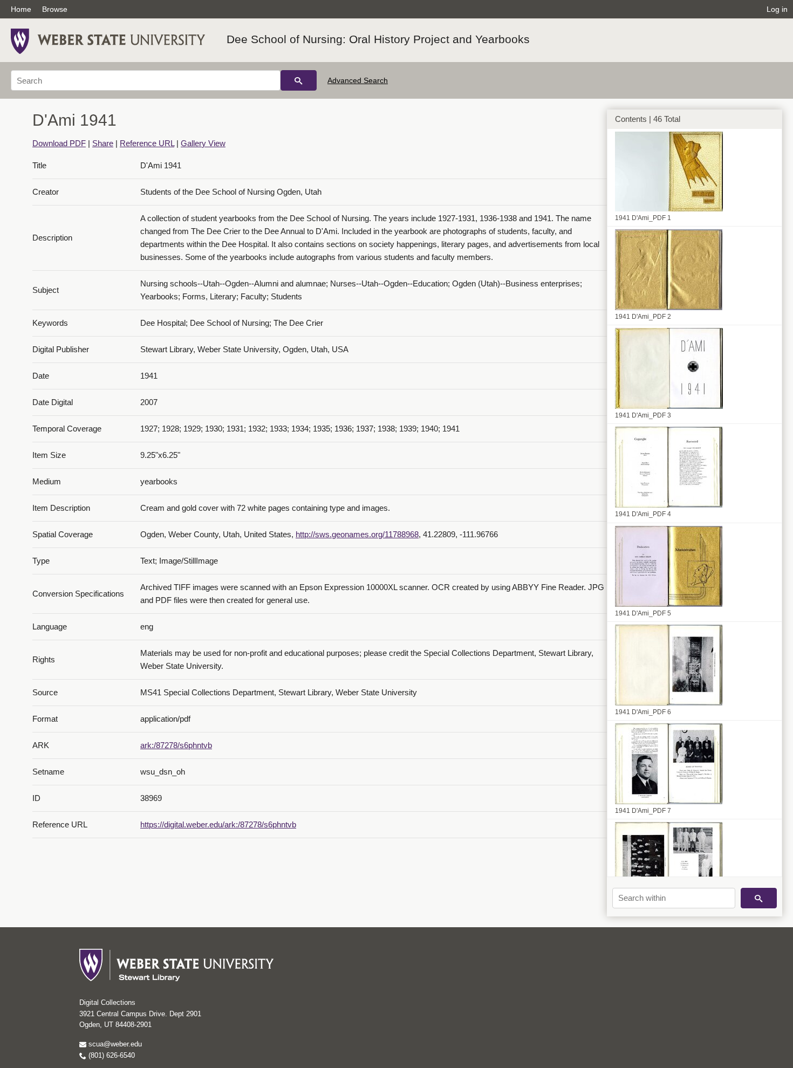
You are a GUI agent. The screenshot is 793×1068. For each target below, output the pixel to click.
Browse (54, 9)
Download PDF (59, 143)
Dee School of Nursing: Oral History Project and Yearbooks (378, 39)
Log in (777, 9)
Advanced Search (357, 80)
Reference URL (147, 143)
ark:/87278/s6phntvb (176, 745)
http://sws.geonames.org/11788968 (357, 534)
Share (102, 143)
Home (21, 9)
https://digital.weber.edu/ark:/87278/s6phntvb (218, 824)
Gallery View (203, 143)
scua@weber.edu (114, 1044)
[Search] (299, 80)
